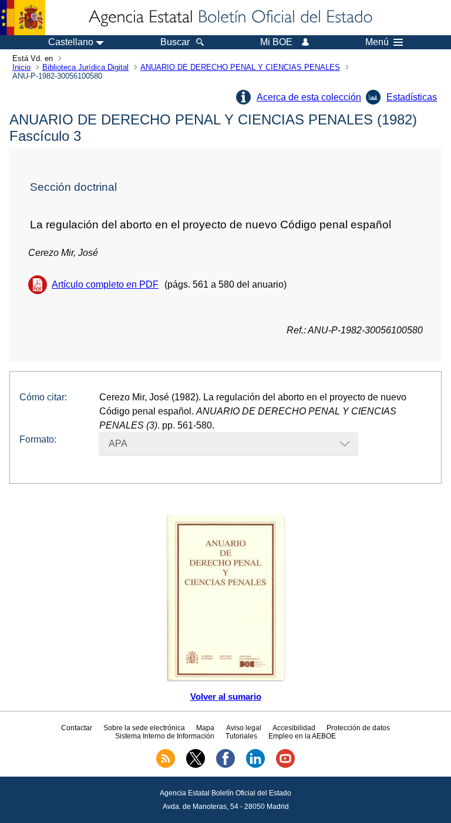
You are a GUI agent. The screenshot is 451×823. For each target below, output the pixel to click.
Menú (377, 42)
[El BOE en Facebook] (225, 765)
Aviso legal (243, 728)
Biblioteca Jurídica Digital (85, 67)
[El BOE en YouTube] (285, 765)
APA (118, 443)
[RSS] (165, 765)
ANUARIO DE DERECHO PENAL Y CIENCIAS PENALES (240, 67)
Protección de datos (358, 728)
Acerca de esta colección (309, 97)
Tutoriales (241, 736)
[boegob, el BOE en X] (195, 765)
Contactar (76, 728)
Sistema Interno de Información (164, 736)
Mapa (205, 728)
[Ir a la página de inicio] (229, 17)
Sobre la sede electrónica (144, 728)
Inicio (21, 67)
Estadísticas (411, 97)
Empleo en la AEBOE (302, 736)
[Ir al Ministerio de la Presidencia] (22, 17)
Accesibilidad (293, 728)
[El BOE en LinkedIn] (255, 765)
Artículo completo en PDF (105, 284)
